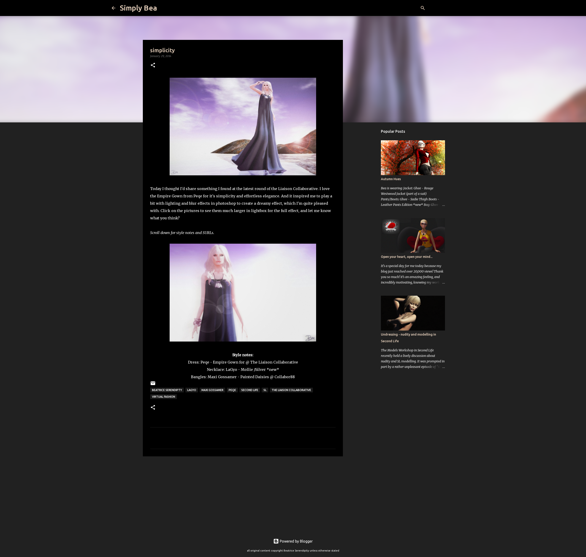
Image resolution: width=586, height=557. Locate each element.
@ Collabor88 (282, 377)
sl (264, 390)
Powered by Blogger (296, 541)
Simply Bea (138, 8)
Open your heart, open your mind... (406, 257)
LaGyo (231, 369)
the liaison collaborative (291, 390)
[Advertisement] (243, 495)
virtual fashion (163, 396)
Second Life (249, 390)
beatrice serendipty (167, 390)
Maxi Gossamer (212, 390)
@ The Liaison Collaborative (272, 362)
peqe (232, 390)
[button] (153, 65)
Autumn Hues (391, 179)
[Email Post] (153, 384)
